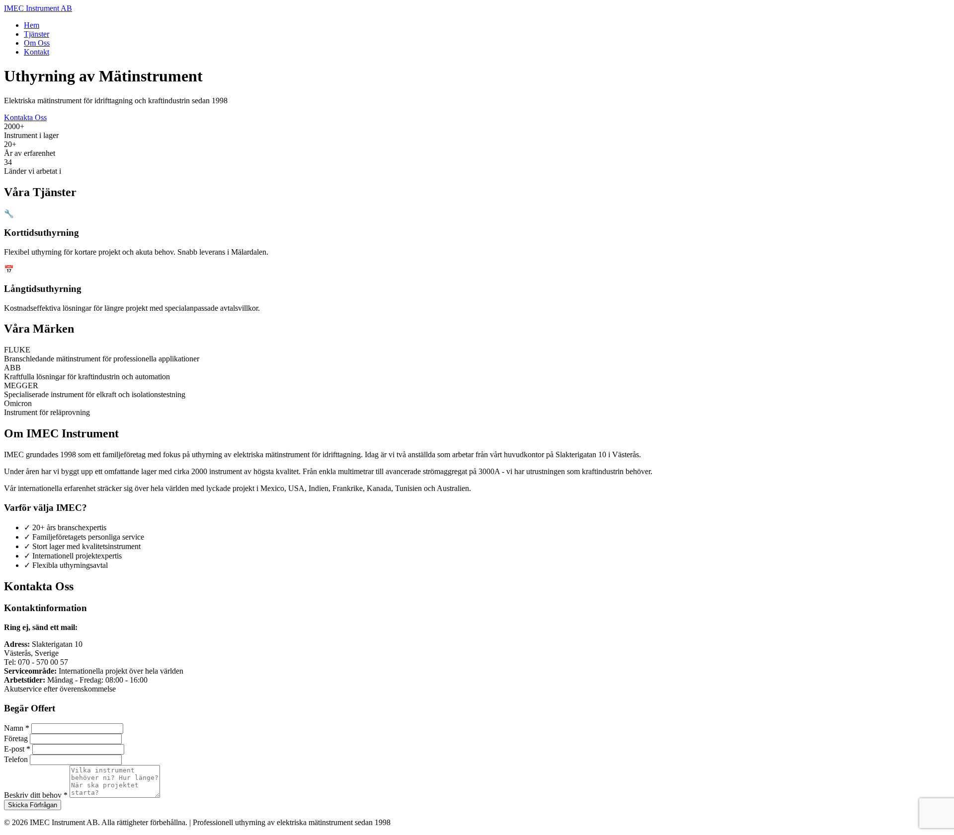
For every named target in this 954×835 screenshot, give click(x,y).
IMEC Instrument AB (38, 8)
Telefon (16, 759)
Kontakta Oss (25, 117)
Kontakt (36, 52)
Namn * (16, 728)
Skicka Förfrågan (32, 805)
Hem (31, 25)
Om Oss (37, 43)
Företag (16, 738)
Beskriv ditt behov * (36, 795)
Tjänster (36, 34)
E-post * (17, 749)
